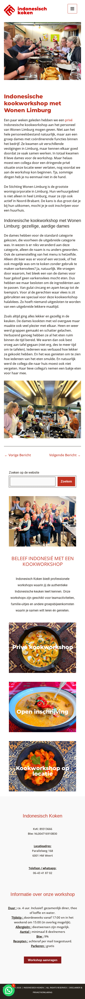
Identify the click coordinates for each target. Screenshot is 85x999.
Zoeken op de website (24, 472)
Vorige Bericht (17, 455)
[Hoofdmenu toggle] (72, 8)
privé (69, 120)
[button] (9, 990)
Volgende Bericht (65, 455)
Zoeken (66, 481)
